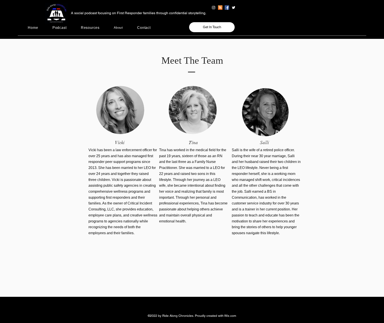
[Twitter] (233, 7)
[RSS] (220, 7)
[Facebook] (227, 7)
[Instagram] (213, 7)
